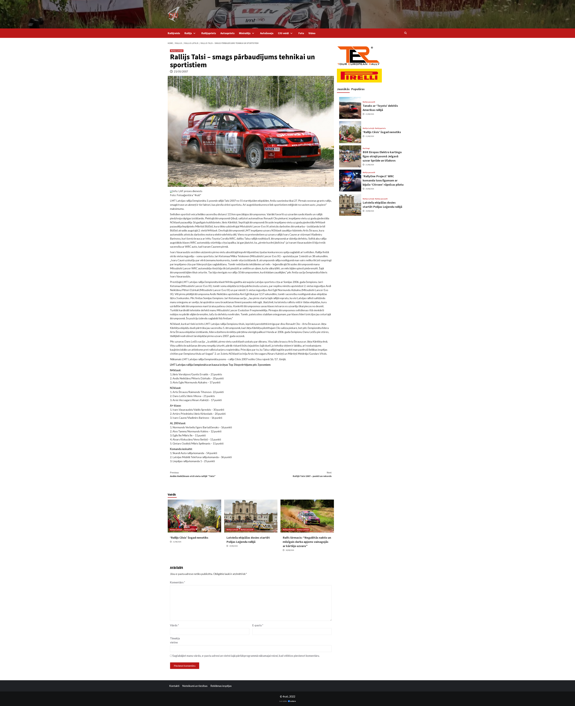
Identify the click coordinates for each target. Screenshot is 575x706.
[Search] (405, 33)
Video (311, 33)
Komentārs (177, 582)
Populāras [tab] (358, 89)
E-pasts (257, 625)
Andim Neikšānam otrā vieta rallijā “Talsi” (193, 474)
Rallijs (188, 33)
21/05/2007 (181, 71)
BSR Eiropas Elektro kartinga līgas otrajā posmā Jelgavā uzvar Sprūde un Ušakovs (382, 156)
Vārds (174, 625)
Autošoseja (266, 33)
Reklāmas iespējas (221, 685)
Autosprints (227, 33)
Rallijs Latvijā (177, 51)
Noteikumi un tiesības (195, 685)
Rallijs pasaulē (247, 529)
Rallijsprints (208, 33)
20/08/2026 (370, 189)
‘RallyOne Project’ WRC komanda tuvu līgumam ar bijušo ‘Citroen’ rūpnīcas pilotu (383, 180)
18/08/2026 (290, 550)
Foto (301, 33)
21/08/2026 (177, 542)
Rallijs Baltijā (289, 529)
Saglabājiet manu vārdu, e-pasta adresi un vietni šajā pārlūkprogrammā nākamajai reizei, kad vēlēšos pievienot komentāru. (246, 655)
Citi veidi (283, 33)
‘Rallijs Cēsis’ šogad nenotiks (189, 537)
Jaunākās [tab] (343, 89)
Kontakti (174, 685)
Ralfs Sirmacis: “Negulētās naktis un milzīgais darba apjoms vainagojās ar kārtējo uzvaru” (307, 542)
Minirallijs (245, 33)
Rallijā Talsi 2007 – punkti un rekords (312, 474)
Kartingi (366, 148)
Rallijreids (174, 33)
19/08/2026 (233, 546)
